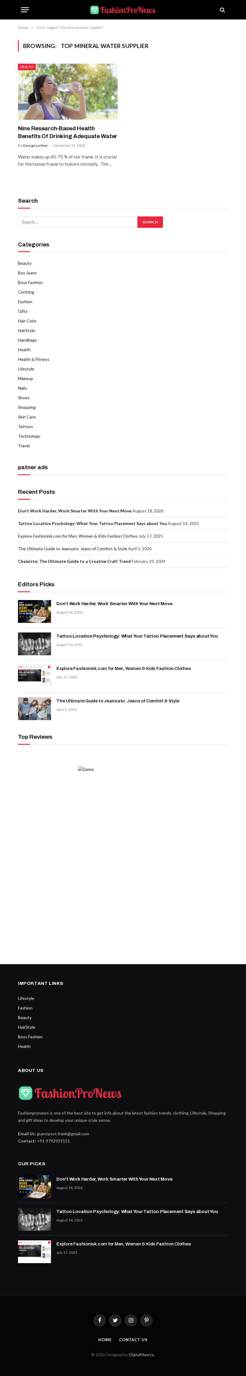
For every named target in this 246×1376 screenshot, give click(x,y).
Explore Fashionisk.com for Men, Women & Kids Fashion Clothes (78, 536)
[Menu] (25, 10)
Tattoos (25, 426)
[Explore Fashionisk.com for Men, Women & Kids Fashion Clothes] (34, 676)
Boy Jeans (27, 272)
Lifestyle (26, 368)
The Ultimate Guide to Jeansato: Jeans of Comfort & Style (72, 548)
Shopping (27, 407)
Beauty (25, 263)
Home (105, 1339)
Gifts (23, 311)
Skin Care (27, 416)
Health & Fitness (33, 359)
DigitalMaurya (141, 1354)
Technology (29, 436)
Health (26, 67)
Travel (24, 445)
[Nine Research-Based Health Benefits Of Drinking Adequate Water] (68, 92)
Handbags (27, 339)
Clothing (26, 291)
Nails (22, 388)
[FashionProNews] (123, 10)
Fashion (25, 301)
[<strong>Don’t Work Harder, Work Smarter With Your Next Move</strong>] (34, 611)
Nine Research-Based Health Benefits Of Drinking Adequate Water (67, 132)
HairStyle (26, 330)
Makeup (25, 378)
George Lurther (35, 145)
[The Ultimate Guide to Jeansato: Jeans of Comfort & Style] (34, 708)
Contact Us (133, 1339)
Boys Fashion (30, 282)
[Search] (222, 10)
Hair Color (27, 320)
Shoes (24, 397)
